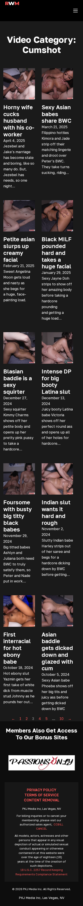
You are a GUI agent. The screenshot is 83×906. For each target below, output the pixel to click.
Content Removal (41, 800)
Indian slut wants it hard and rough (56, 512)
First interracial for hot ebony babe (17, 648)
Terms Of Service (41, 795)
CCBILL (58, 824)
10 (62, 718)
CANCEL (41, 828)
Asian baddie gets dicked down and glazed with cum (57, 651)
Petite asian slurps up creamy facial (19, 249)
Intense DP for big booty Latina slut (56, 381)
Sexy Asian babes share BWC (56, 114)
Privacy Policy (41, 790)
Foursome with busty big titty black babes (17, 516)
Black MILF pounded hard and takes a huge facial (56, 253)
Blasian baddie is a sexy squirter (17, 381)
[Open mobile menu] (75, 10)
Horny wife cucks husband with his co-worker (18, 121)
